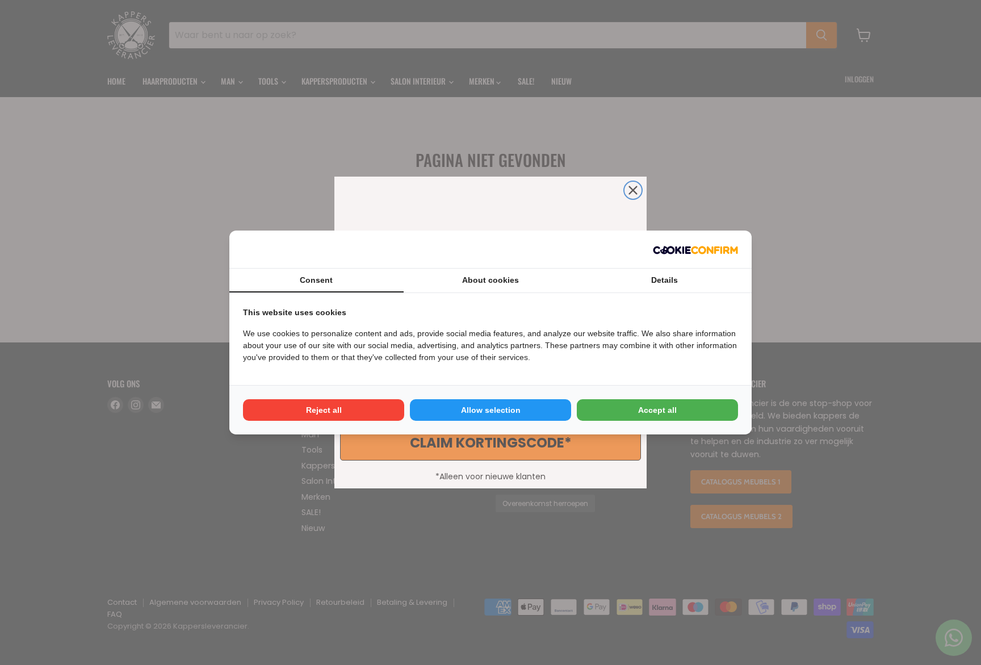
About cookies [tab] (490, 280)
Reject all (324, 410)
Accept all (657, 410)
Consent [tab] (316, 280)
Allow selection (491, 410)
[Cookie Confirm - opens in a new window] (695, 249)
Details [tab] (664, 280)
